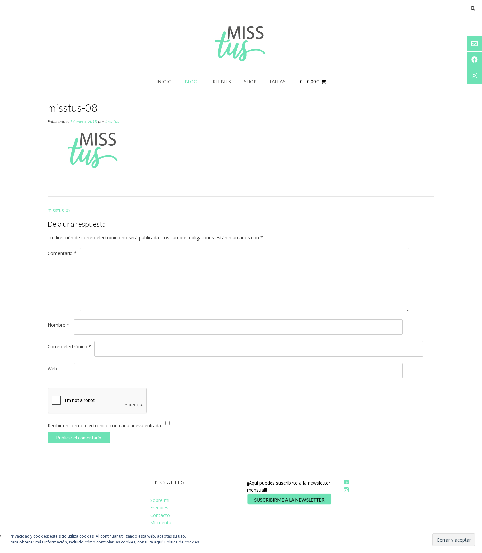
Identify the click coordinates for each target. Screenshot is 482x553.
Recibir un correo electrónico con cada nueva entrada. (105, 425)
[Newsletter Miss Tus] (289, 503)
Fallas (278, 81)
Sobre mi (159, 500)
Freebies (221, 81)
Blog (191, 81)
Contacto (160, 515)
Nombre (58, 325)
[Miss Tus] (241, 44)
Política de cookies (181, 542)
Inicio (164, 81)
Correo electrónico (69, 346)
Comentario (62, 253)
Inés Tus (112, 121)
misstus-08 (59, 210)
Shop (250, 81)
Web (52, 368)
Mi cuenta (160, 523)
